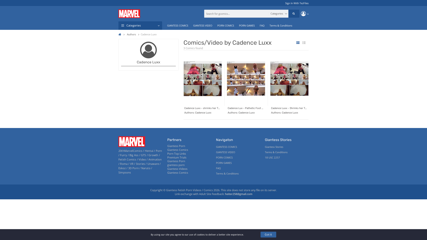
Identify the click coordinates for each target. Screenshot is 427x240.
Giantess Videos (177, 169)
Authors (131, 34)
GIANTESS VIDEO (202, 25)
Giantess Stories (274, 146)
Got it (268, 234)
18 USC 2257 (272, 157)
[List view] (304, 42)
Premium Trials (176, 157)
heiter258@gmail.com (238, 194)
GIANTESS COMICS (177, 25)
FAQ (262, 25)
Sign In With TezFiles (297, 3)
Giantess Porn (176, 146)
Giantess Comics (177, 150)
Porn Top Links (176, 154)
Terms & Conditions (281, 25)
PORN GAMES (247, 25)
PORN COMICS (225, 25)
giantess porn (176, 165)
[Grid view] (298, 42)
